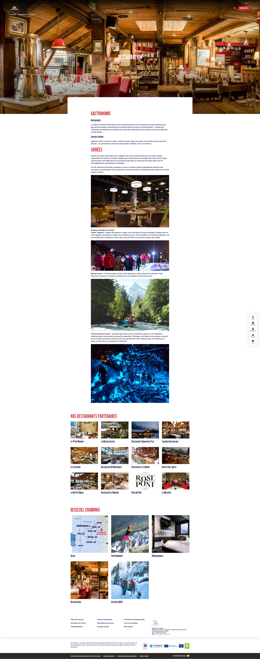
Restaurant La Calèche (141, 467)
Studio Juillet (144, 656)
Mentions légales (108, 656)
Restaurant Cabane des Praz (143, 441)
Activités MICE (117, 602)
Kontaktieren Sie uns (179, 655)
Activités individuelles (104, 619)
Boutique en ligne (103, 626)
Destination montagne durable (134, 619)
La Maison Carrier (108, 441)
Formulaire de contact (78, 623)
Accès (73, 555)
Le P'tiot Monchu (77, 441)
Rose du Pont (137, 492)
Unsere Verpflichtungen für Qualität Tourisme (85, 656)
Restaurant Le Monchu (110, 492)
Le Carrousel (75, 467)
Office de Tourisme (77, 619)
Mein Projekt (244, 8)
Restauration (33, 14)
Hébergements (157, 555)
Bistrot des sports (169, 467)
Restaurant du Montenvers (111, 467)
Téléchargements (77, 626)
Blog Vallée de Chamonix (105, 623)
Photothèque (128, 626)
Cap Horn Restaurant (170, 441)
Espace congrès (22, 14)
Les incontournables (131, 623)
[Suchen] (235, 8)
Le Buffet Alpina (77, 492)
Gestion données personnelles (127, 656)
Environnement (117, 555)
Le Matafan (166, 492)
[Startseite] (14, 8)
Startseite (13, 14)
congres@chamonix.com (162, 634)
